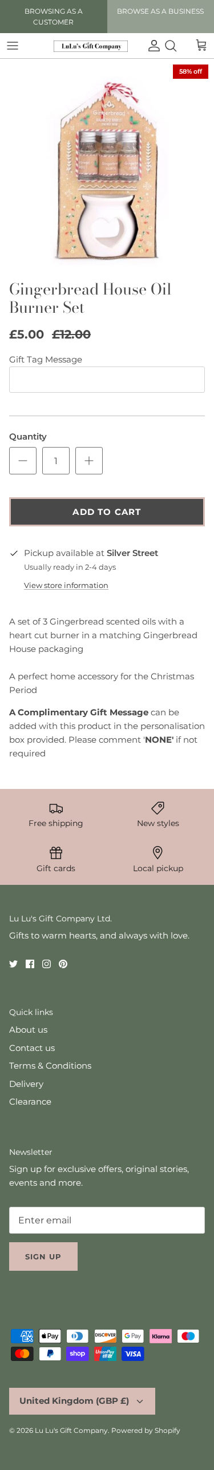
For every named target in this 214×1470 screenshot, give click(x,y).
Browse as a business (160, 11)
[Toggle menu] (12, 45)
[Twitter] (13, 964)
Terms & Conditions (50, 1065)
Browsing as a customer (54, 16)
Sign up (43, 1256)
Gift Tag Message (45, 359)
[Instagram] (46, 964)
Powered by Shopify (145, 1430)
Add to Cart (106, 511)
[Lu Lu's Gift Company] (91, 46)
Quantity (28, 436)
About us (28, 1029)
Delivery (26, 1083)
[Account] (151, 45)
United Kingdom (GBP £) (74, 1400)
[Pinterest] (63, 964)
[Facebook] (30, 964)
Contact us (32, 1047)
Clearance (30, 1101)
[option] (107, 167)
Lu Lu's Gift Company (71, 1430)
